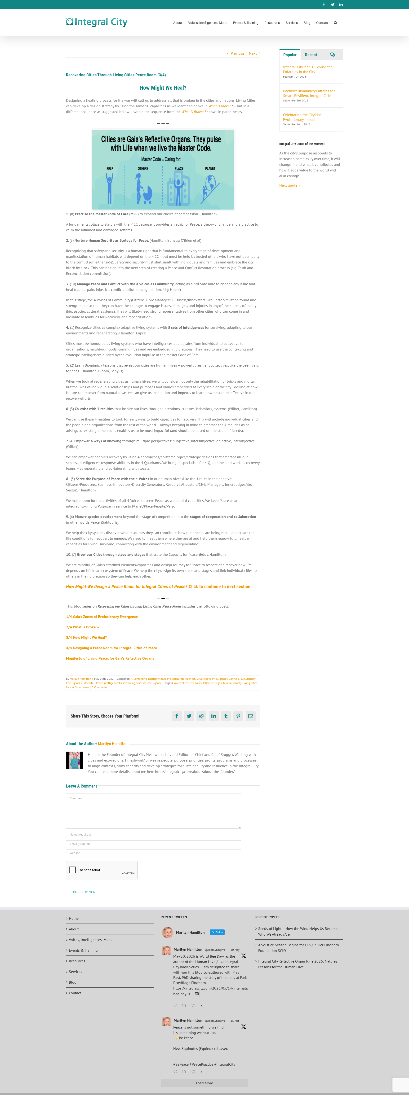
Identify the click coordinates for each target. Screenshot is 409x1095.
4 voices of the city (182, 683)
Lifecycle (88, 683)
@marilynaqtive (215, 949)
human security (232, 683)
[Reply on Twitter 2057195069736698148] (176, 1006)
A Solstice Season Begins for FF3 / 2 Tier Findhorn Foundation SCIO (298, 947)
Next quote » (289, 185)
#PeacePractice (201, 1064)
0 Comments (99, 687)
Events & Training (83, 950)
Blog (72, 982)
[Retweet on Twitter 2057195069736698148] (185, 1006)
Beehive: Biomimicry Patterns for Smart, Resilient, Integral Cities (309, 93)
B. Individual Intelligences (179, 678)
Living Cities (250, 683)
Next (253, 53)
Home (74, 918)
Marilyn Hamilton (80, 678)
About (74, 929)
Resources (77, 961)
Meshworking (127, 683)
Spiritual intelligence (148, 683)
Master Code (73, 687)
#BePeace (181, 1064)
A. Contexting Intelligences (147, 678)
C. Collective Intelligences (212, 678)
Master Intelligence (106, 683)
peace (85, 687)
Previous (238, 53)
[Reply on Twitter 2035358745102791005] (176, 1072)
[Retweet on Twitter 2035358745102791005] (185, 1072)
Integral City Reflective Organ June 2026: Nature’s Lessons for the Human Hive (298, 964)
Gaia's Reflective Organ (208, 683)
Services (75, 971)
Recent (311, 54)
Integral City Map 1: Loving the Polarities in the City (308, 69)
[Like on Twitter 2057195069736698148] (195, 1006)
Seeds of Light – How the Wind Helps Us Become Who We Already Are (298, 931)
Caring (233, 678)
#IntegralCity (224, 1064)
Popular (290, 54)
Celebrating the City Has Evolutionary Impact (302, 117)
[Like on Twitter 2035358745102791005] (195, 1072)
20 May (235, 949)
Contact (75, 992)
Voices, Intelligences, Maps (90, 939)
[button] (335, 22)
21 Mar (235, 1020)
